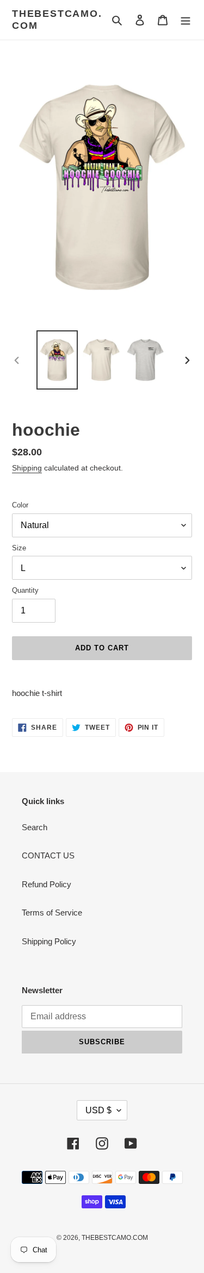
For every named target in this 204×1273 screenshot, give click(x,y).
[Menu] (185, 20)
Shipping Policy (49, 941)
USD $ (98, 1110)
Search (34, 827)
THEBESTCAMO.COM (57, 19)
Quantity (25, 590)
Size (19, 548)
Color (20, 505)
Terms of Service (52, 912)
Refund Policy (46, 884)
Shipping (27, 467)
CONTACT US (48, 855)
